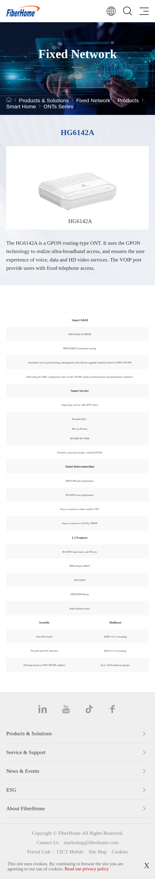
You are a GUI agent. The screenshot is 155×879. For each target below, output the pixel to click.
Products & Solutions (44, 100)
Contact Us (47, 842)
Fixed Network (93, 100)
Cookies (120, 852)
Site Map (98, 852)
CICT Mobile (70, 852)
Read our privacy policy (87, 868)
